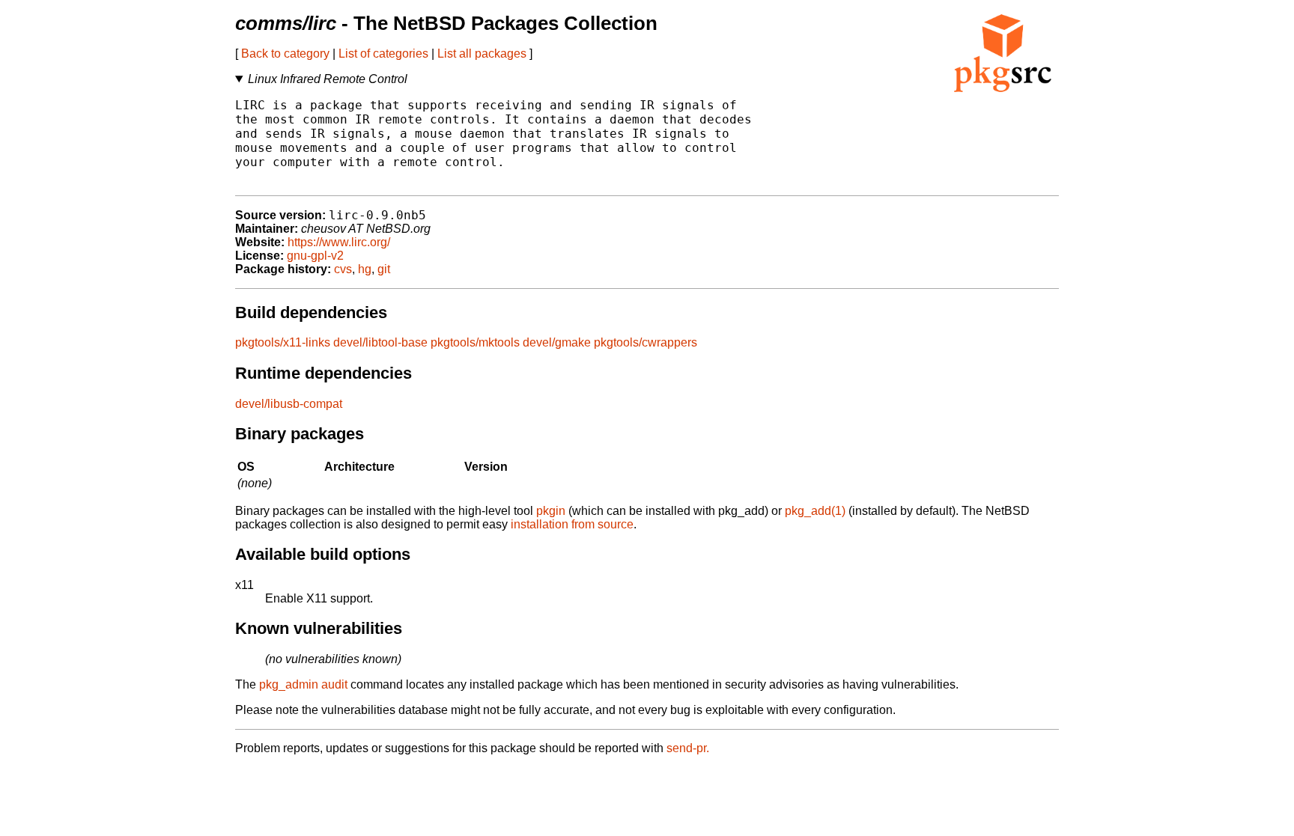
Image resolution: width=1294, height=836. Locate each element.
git (383, 269)
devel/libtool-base (380, 342)
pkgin (550, 510)
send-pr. (687, 748)
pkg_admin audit (303, 684)
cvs (343, 269)
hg (364, 269)
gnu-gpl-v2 (315, 255)
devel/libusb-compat (288, 403)
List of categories (383, 53)
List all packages (481, 53)
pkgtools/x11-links (282, 342)
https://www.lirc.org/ (339, 242)
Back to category (285, 53)
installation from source (572, 524)
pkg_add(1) (815, 510)
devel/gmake (557, 342)
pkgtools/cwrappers (645, 342)
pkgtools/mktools (475, 342)
